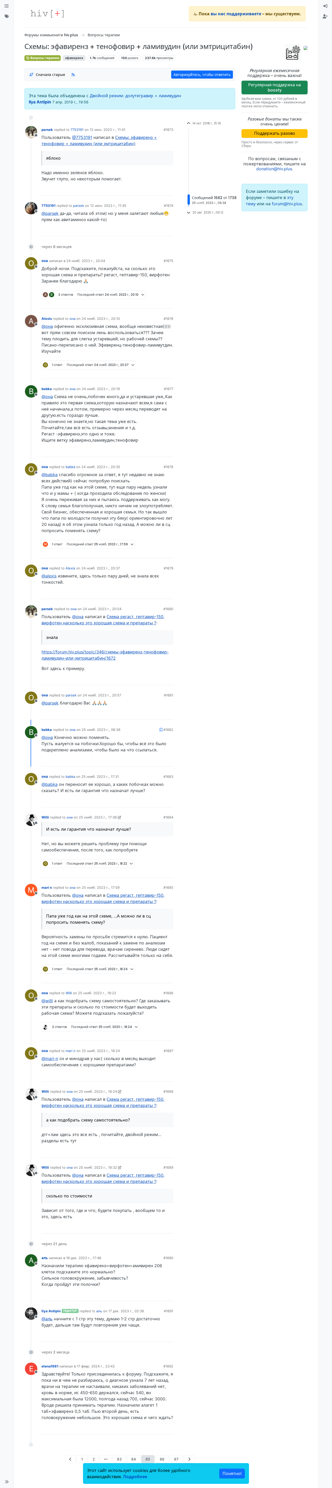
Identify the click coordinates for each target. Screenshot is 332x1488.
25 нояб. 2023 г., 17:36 (98, 817)
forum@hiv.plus (287, 203)
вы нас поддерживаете (236, 13)
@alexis (49, 576)
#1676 (168, 318)
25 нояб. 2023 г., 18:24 (101, 1051)
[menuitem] (325, 6)
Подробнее (135, 1476)
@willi (47, 1000)
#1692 (168, 1366)
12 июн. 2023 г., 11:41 (107, 130)
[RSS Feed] (73, 75)
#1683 (168, 776)
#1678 (168, 467)
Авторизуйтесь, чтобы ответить (202, 74)
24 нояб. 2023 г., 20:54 (102, 609)
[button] (6, 1482)
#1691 (168, 1311)
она (45, 261)
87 (176, 1459)
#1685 (168, 887)
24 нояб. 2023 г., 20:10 (101, 318)
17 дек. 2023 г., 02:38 (126, 1311)
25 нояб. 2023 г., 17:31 (100, 776)
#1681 (168, 695)
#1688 (168, 1091)
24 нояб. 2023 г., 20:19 (101, 389)
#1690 (168, 1258)
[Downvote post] (159, 189)
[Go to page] (106, 1459)
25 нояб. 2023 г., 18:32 (98, 1167)
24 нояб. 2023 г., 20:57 (102, 695)
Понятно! (232, 1473)
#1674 (168, 205)
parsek (47, 130)
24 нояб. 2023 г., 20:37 (100, 568)
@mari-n (50, 1058)
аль (45, 1258)
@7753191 (82, 137)
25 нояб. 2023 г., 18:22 (97, 993)
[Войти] (325, 6)
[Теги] (6, 16)
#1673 (168, 130)
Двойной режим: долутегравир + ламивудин (135, 95)
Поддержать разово (274, 133)
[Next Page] (189, 1459)
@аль (47, 1318)
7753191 (77, 130)
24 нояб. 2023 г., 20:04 (85, 261)
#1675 (168, 261)
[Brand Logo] (47, 14)
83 (119, 1459)
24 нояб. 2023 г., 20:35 (100, 467)
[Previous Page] (70, 1459)
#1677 (168, 389)
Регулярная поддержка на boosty (274, 87)
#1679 (168, 568)
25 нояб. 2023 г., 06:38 (101, 730)
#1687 (168, 1051)
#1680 (168, 609)
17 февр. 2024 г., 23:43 (96, 1366)
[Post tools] (169, 189)
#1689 (168, 1167)
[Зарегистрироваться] (325, 16)
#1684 (168, 817)
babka (47, 389)
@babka (50, 474)
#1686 (168, 993)
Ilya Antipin (40, 101)
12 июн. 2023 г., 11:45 (108, 205)
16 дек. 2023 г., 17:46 (83, 1258)
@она (47, 326)
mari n (47, 887)
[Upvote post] (143, 189)
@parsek (50, 213)
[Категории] (6, 6)
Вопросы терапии (44, 58)
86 (162, 1459)
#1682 (168, 730)
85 (148, 1459)
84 (133, 1459)
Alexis (47, 318)
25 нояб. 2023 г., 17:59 (101, 887)
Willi (45, 817)
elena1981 (50, 1366)
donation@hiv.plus (274, 168)
